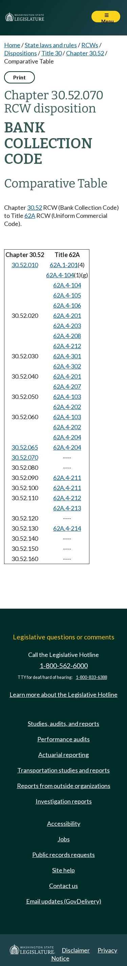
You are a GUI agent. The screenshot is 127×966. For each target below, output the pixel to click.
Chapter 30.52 (85, 53)
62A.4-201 (67, 315)
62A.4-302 (67, 366)
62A (29, 215)
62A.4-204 (67, 437)
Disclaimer (76, 950)
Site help (63, 870)
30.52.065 (25, 447)
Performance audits (63, 739)
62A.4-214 (67, 528)
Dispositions (20, 53)
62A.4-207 (67, 386)
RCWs (89, 45)
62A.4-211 (67, 477)
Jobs (64, 839)
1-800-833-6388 (91, 677)
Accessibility (63, 823)
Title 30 (51, 53)
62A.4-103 (67, 396)
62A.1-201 (64, 265)
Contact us (63, 885)
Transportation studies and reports (63, 770)
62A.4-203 (67, 325)
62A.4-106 (67, 305)
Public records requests (63, 854)
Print (19, 77)
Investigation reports (64, 801)
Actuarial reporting (63, 754)
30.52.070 (25, 457)
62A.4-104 (60, 275)
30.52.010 (25, 265)
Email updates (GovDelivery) (63, 901)
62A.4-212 (67, 346)
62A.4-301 (67, 356)
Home (12, 45)
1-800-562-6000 (64, 665)
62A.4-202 (67, 406)
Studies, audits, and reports (63, 723)
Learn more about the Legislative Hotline (63, 694)
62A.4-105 (67, 295)
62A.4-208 (67, 335)
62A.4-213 (67, 508)
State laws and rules (51, 45)
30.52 (34, 207)
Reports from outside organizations (63, 785)
